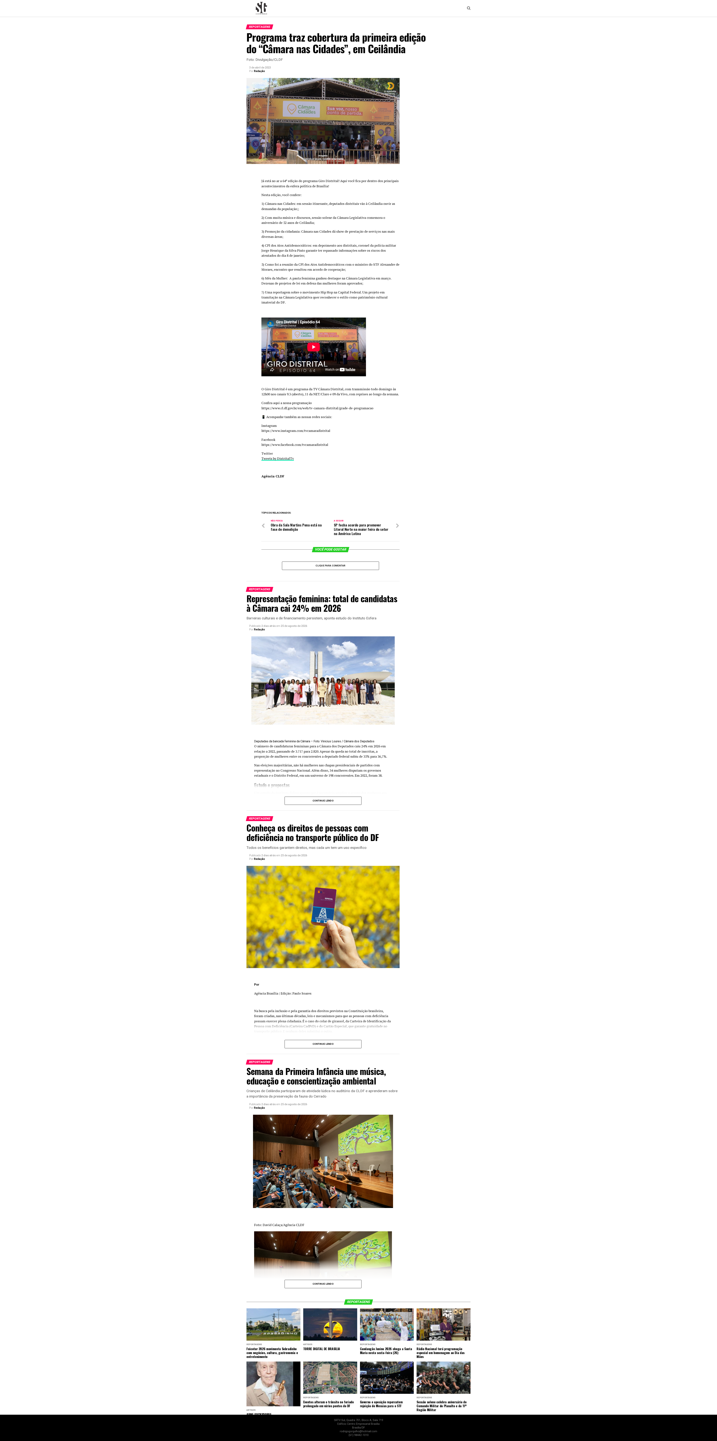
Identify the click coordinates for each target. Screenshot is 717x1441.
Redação (259, 71)
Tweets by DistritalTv (277, 458)
